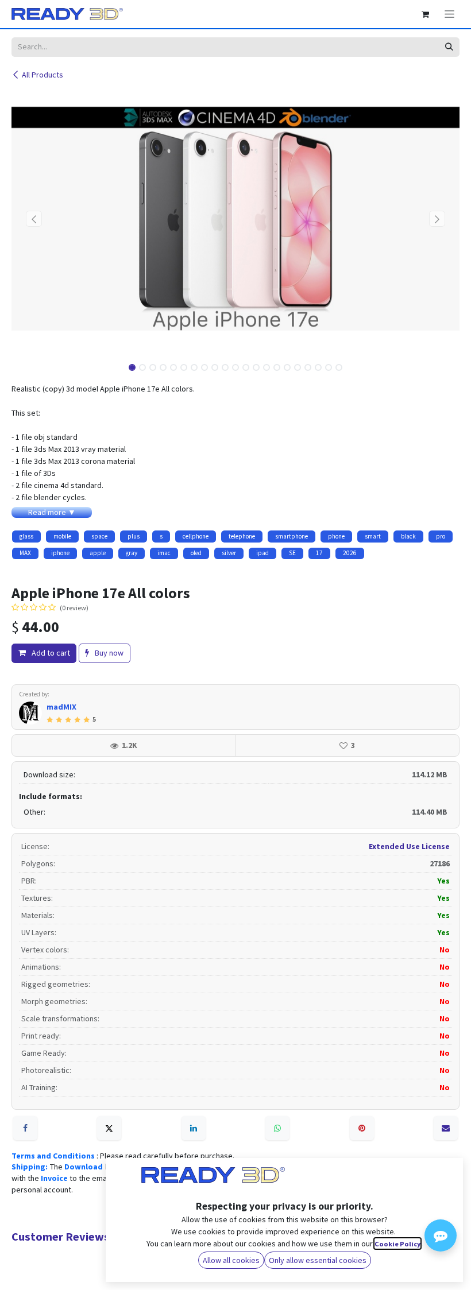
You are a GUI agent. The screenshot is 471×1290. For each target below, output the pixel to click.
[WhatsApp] (277, 1128)
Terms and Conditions (53, 1155)
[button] (33, 219)
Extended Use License (409, 846)
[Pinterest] (362, 1128)
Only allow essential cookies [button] (317, 1260)
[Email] (446, 1128)
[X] (109, 1128)
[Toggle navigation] (449, 14)
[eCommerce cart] (425, 14)
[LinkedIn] (194, 1128)
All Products (42, 74)
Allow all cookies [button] (231, 1260)
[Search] (449, 47)
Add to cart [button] (50, 653)
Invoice (55, 1178)
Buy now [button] (108, 653)
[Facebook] (25, 1128)
